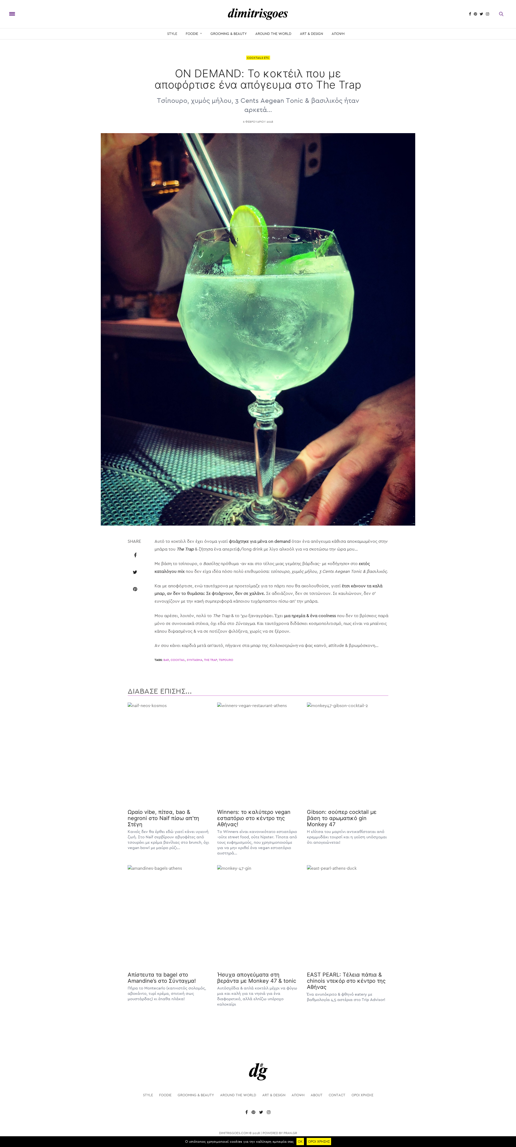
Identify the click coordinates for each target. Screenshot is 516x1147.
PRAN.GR (290, 1133)
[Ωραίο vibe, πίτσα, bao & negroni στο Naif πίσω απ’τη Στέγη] (168, 753)
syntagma (194, 660)
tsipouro (226, 660)
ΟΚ (300, 1141)
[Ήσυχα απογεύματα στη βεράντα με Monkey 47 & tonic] (258, 916)
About (316, 1095)
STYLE (172, 33)
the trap (210, 660)
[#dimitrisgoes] (258, 14)
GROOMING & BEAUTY (228, 33)
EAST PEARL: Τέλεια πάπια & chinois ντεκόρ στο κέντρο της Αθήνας (346, 980)
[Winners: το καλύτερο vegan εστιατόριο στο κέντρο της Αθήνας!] (258, 753)
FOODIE (192, 33)
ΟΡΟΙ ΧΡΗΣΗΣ (362, 1095)
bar (166, 660)
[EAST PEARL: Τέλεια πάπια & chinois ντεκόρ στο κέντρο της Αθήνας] (347, 916)
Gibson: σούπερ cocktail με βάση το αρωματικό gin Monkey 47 (342, 818)
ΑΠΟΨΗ (338, 33)
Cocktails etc (258, 58)
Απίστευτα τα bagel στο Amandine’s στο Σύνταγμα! (162, 977)
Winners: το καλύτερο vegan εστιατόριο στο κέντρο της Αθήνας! (254, 818)
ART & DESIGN (311, 33)
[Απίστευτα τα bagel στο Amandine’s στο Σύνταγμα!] (168, 916)
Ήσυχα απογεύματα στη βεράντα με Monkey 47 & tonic (256, 977)
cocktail (178, 660)
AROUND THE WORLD (273, 33)
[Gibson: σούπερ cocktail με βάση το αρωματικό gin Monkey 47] (347, 753)
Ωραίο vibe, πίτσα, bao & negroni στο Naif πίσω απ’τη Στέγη (163, 818)
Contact (337, 1095)
